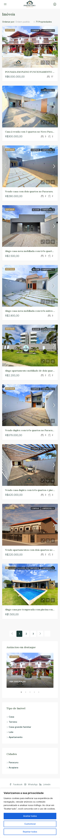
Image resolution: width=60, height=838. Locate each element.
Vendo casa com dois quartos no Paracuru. (29, 191)
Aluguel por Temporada (29, 568)
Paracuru (13, 762)
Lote (11, 732)
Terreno (13, 721)
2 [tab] (27, 693)
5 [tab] (40, 693)
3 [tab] (31, 693)
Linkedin (47, 784)
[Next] (40, 634)
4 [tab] (35, 693)
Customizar (30, 824)
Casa (11, 716)
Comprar (35, 30)
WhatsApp (33, 784)
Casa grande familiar (20, 727)
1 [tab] (22, 693)
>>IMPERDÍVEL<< (48, 30)
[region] (30, 813)
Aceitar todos (30, 816)
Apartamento (15, 737)
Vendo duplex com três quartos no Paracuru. (30, 430)
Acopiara (13, 767)
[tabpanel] (30, 670)
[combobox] (25, 22)
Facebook (17, 784)
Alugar (36, 210)
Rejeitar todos (30, 831)
